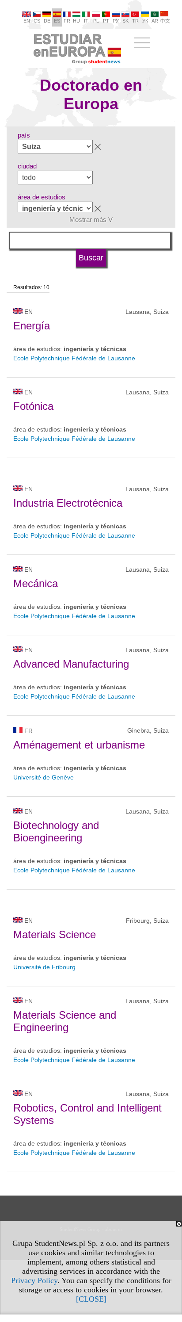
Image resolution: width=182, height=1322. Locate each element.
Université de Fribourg (44, 966)
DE (47, 20)
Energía (31, 326)
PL (96, 20)
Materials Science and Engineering (64, 1021)
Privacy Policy (34, 1280)
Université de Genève (43, 777)
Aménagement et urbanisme (79, 745)
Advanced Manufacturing (71, 664)
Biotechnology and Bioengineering (56, 831)
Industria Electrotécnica (67, 503)
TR (135, 20)
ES (57, 20)
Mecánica (35, 583)
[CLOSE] (91, 1299)
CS (37, 20)
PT (106, 20)
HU (76, 20)
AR (155, 20)
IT (86, 20)
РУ (116, 20)
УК (145, 20)
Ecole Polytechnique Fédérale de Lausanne (74, 358)
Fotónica (33, 406)
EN (26, 20)
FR (67, 20)
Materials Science (54, 934)
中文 (165, 20)
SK (125, 20)
